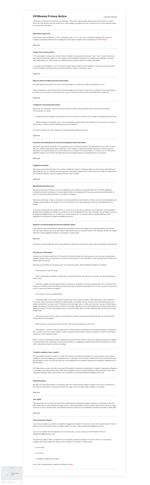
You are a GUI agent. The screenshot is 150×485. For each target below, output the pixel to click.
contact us (94, 23)
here (71, 464)
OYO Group (102, 39)
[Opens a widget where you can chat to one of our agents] (12, 475)
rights (80, 23)
